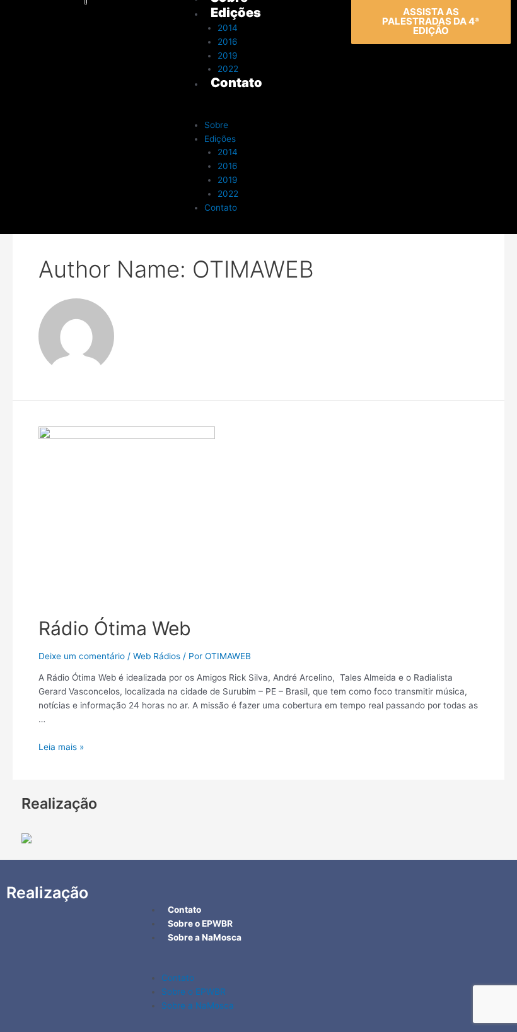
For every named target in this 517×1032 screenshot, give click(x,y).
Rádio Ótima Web (114, 628)
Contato (220, 207)
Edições (220, 139)
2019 (228, 180)
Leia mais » (61, 747)
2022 (228, 194)
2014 (228, 152)
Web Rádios (156, 656)
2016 (228, 166)
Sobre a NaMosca (197, 1005)
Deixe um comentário (81, 656)
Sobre (216, 125)
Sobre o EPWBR (193, 992)
